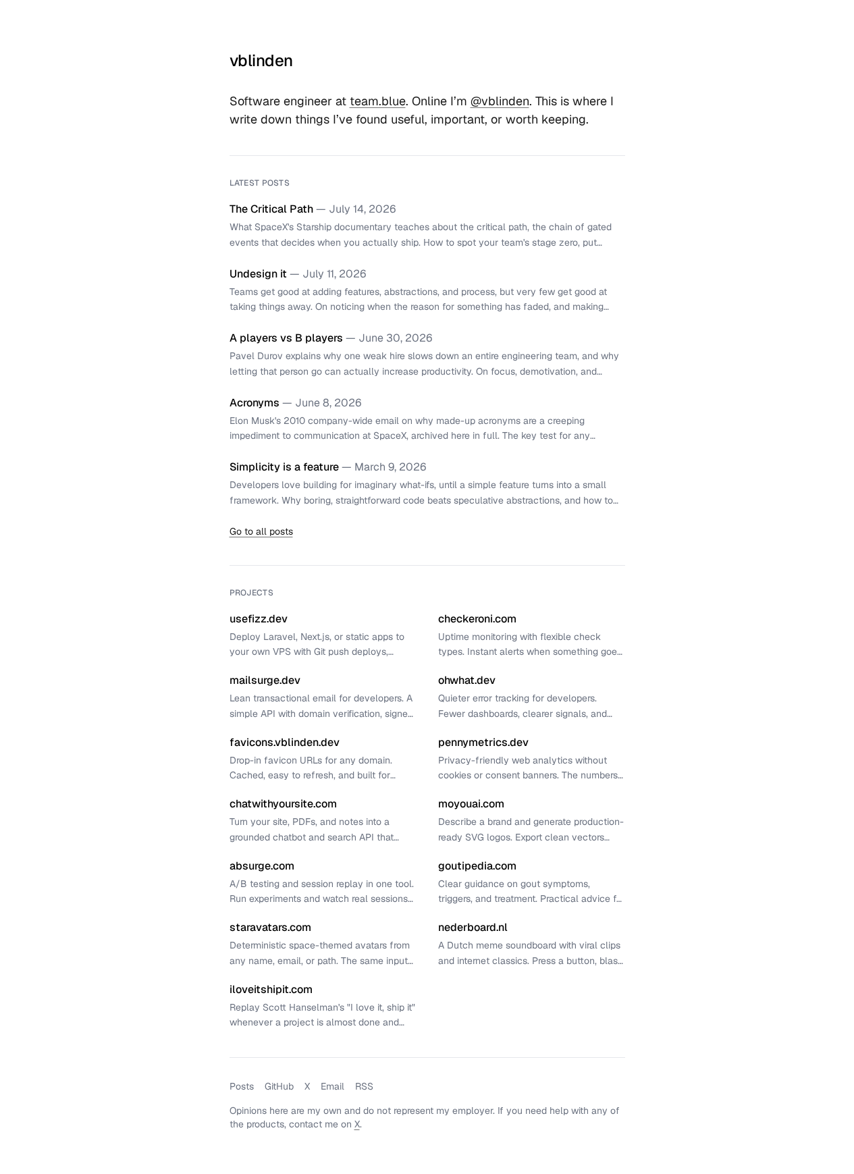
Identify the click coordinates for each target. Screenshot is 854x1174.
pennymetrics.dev (483, 742)
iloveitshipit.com (271, 989)
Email (332, 1086)
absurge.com (262, 866)
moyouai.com (471, 804)
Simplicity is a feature (284, 467)
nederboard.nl (473, 927)
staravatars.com (270, 927)
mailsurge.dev (265, 680)
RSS (364, 1086)
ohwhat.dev (467, 680)
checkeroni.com (477, 619)
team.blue (378, 101)
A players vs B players (286, 338)
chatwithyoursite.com (283, 804)
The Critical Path (271, 209)
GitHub (279, 1086)
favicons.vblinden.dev (285, 742)
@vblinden (500, 101)
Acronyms (254, 403)
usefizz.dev (259, 619)
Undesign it (258, 274)
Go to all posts (261, 531)
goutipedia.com (477, 866)
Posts (242, 1086)
